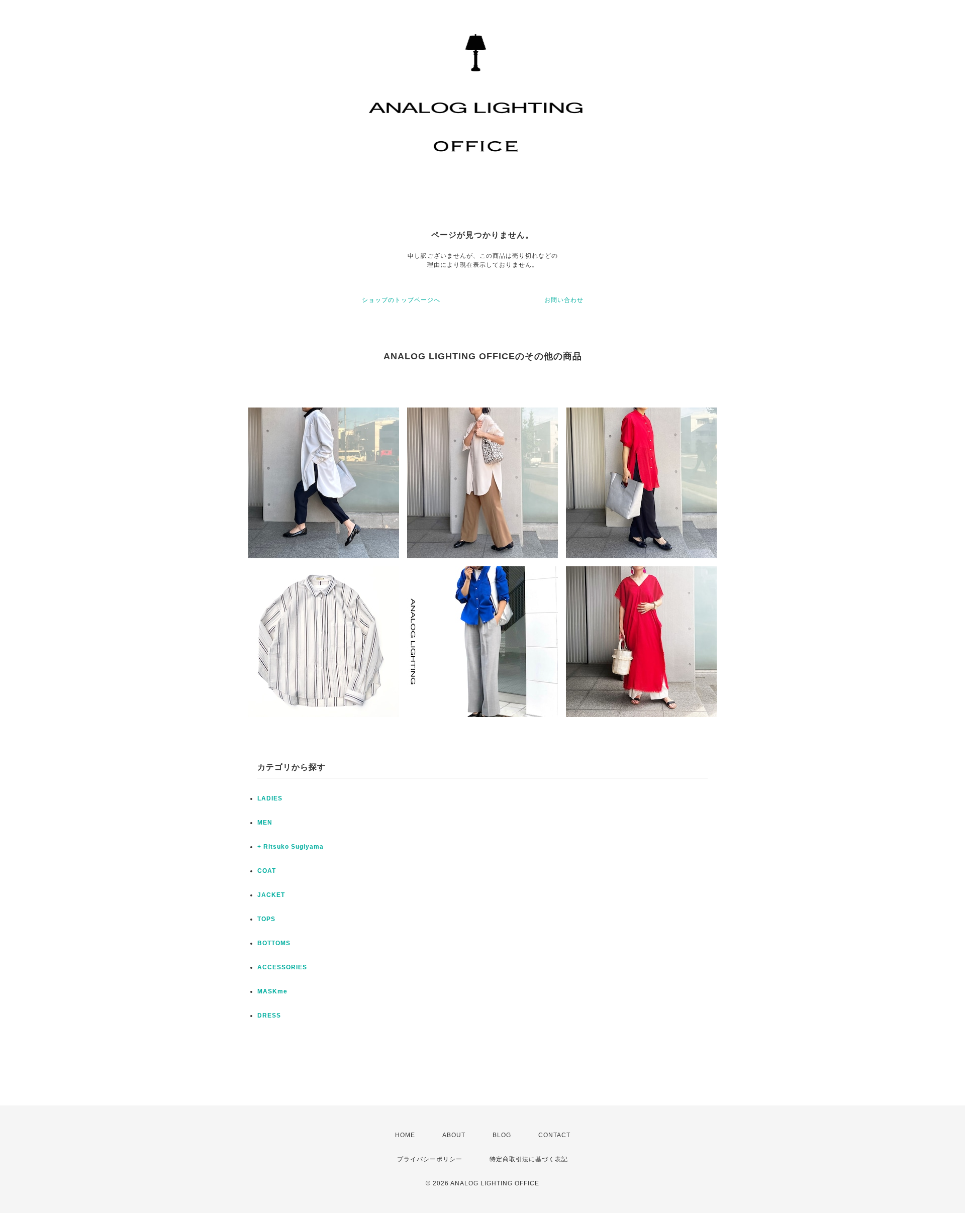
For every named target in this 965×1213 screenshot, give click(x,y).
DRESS (269, 1015)
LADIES (269, 798)
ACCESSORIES (282, 967)
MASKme (272, 991)
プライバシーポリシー (429, 1159)
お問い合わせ (564, 300)
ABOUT (453, 1135)
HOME (405, 1135)
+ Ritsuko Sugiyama (290, 846)
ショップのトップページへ (401, 300)
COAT (266, 870)
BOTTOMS (274, 943)
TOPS (266, 919)
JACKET (271, 894)
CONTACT (554, 1135)
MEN (264, 822)
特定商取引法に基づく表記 (529, 1159)
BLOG (502, 1135)
